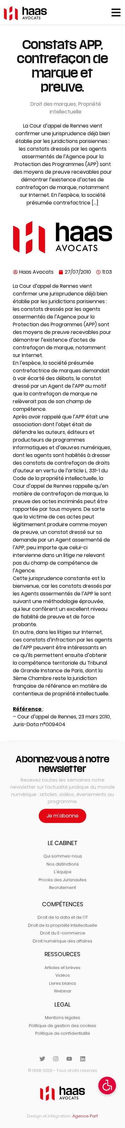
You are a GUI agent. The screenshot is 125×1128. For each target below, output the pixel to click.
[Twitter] (42, 1059)
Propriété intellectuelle (75, 107)
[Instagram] (56, 1059)
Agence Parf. (85, 1116)
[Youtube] (69, 1059)
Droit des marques (53, 104)
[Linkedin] (83, 1059)
